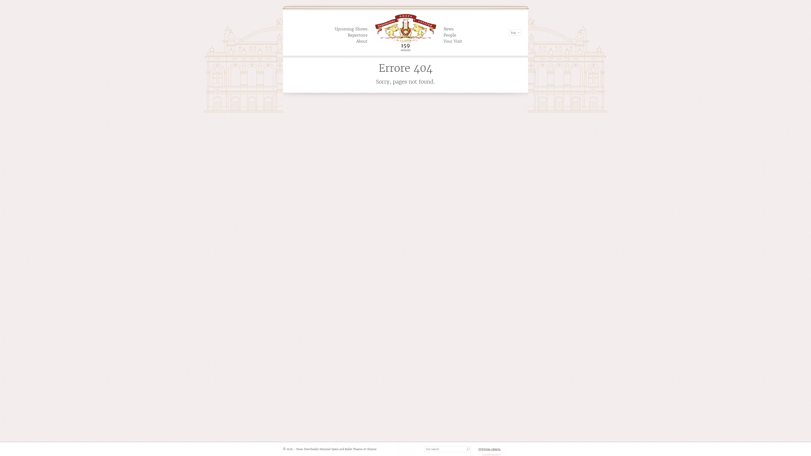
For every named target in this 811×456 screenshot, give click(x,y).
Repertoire (357, 35)
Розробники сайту (491, 454)
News (449, 29)
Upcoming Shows (351, 29)
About (361, 41)
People (450, 35)
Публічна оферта (489, 449)
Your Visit (453, 41)
